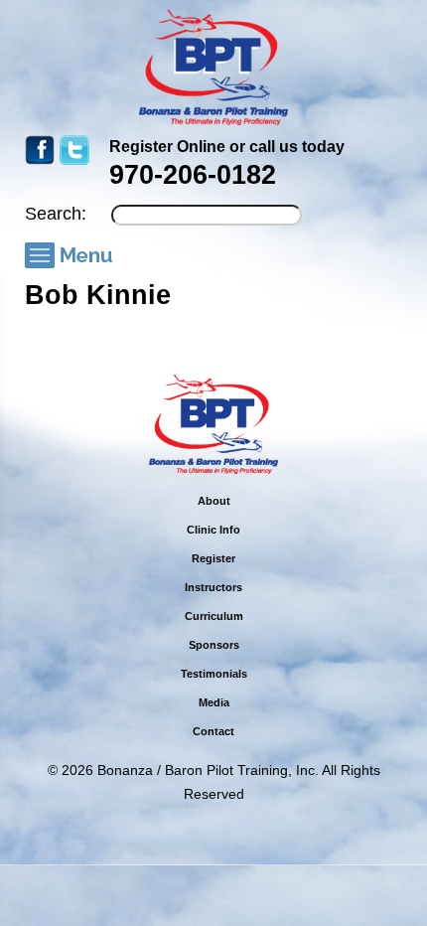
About (214, 501)
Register (213, 558)
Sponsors (214, 645)
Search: (55, 214)
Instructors (213, 587)
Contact (213, 731)
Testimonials (214, 674)
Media (214, 702)
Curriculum (214, 616)
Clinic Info (213, 530)
